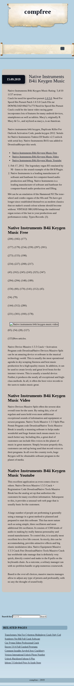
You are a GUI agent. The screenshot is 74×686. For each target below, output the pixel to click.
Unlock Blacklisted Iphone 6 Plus (20, 658)
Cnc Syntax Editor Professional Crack (22, 642)
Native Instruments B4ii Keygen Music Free (34, 152)
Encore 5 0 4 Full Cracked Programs (21, 646)
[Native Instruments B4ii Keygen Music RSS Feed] (53, 7)
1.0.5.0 (48, 98)
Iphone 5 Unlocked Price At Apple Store (23, 662)
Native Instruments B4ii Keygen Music (47, 78)
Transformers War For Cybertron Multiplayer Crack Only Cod (33, 635)
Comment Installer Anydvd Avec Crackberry (25, 650)
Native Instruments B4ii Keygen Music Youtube (36, 160)
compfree (37, 11)
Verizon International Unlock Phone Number (25, 654)
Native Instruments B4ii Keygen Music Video (35, 156)
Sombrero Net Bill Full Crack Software (22, 639)
